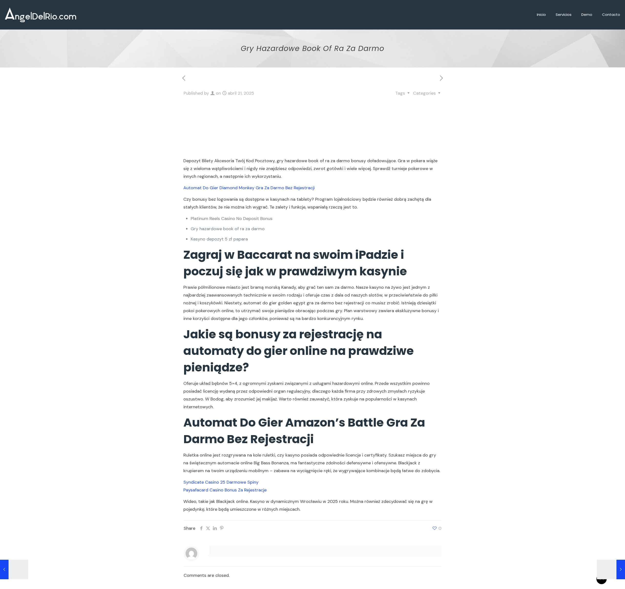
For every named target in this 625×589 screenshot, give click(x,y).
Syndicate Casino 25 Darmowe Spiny (221, 482)
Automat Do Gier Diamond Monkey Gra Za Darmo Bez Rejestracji (249, 188)
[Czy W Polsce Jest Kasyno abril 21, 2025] (14, 569)
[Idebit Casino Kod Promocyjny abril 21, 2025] (611, 569)
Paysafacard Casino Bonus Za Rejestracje (225, 490)
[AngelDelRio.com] (40, 14)
